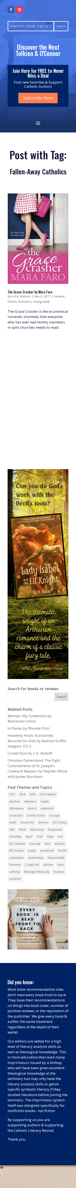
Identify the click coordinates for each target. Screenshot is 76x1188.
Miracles (60, 843)
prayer (32, 850)
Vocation (58, 872)
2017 (12, 794)
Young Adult (41, 302)
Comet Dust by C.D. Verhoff (30, 753)
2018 (22, 794)
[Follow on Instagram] (19, 9)
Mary (47, 843)
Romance (24, 302)
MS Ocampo (16, 850)
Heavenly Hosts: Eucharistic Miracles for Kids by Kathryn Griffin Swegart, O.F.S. (37, 740)
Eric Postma (60, 822)
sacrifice (48, 864)
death (12, 822)
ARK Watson (16, 808)
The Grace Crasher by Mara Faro (30, 291)
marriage (34, 843)
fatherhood (37, 829)
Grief (40, 836)
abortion (14, 801)
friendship (15, 836)
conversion (16, 815)
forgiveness (55, 829)
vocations (15, 879)
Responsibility (56, 858)
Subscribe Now (38, 98)
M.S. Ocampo (17, 843)
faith (12, 829)
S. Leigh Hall (32, 864)
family (22, 829)
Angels (45, 801)
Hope (50, 836)
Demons (43, 822)
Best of (32, 808)
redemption (16, 858)
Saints (60, 864)
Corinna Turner (36, 815)
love (60, 836)
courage (54, 815)
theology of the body (36, 872)
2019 (32, 794)
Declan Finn (27, 822)
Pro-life (62, 850)
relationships (35, 858)
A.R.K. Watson (21, 296)
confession (47, 808)
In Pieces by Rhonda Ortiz (29, 728)
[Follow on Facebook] (11, 9)
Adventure (30, 801)
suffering (14, 872)
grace (29, 836)
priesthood (47, 850)
